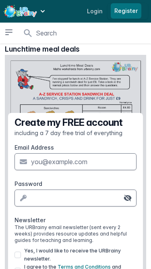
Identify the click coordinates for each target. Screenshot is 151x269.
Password (28, 183)
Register (126, 10)
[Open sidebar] (9, 32)
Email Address (34, 147)
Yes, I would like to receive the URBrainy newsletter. (72, 255)
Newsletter (70, 230)
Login (95, 11)
